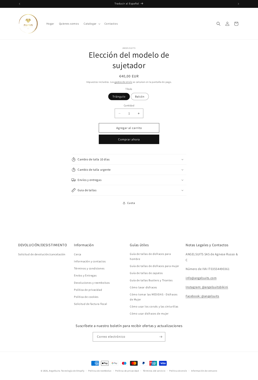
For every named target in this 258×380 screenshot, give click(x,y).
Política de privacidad (88, 290)
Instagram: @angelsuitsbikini (207, 287)
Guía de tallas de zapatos (146, 273)
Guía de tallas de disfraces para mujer (154, 266)
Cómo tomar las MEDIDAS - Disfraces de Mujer (153, 297)
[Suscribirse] (160, 337)
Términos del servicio (154, 370)
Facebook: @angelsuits (202, 296)
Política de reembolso (99, 370)
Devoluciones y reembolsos (92, 282)
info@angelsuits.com (201, 278)
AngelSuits (54, 370)
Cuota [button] (131, 203)
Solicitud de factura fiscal (90, 304)
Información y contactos (90, 261)
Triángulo (119, 96)
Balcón (140, 96)
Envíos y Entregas (85, 275)
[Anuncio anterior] (19, 4)
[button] (91, 23)
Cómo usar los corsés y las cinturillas (154, 306)
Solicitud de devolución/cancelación (42, 254)
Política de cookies (86, 297)
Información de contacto (204, 370)
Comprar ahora (129, 139)
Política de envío (178, 370)
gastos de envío (123, 81)
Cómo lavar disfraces (143, 287)
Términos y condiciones (89, 268)
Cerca (77, 254)
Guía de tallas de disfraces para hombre (150, 256)
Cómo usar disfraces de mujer (149, 313)
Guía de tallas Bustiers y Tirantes (151, 280)
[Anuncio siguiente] (238, 4)
